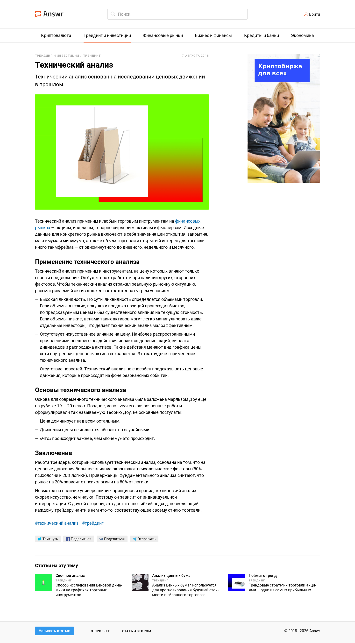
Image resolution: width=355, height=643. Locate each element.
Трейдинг (92, 55)
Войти (314, 14)
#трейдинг (93, 523)
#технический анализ (56, 523)
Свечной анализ (70, 575)
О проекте (100, 631)
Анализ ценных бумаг (172, 575)
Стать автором (136, 631)
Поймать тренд (263, 575)
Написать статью (54, 631)
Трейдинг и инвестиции (57, 55)
